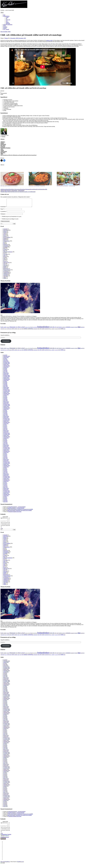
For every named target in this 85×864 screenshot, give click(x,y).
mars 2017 (5, 429)
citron (19, 327)
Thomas (6, 38)
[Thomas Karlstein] (20, 312)
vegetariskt (5, 274)
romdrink (15, 328)
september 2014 (6, 465)
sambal (2, 150)
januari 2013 (5, 489)
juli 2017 (5, 424)
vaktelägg (53, 328)
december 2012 (6, 490)
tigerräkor (3, 152)
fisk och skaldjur (4, 31)
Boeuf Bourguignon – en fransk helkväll (16, 506)
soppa (4, 263)
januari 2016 (5, 446)
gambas (2, 143)
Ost (4, 253)
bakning (5, 231)
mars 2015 (5, 458)
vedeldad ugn (6, 273)
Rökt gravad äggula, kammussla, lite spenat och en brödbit (20, 509)
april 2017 (5, 428)
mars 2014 (5, 472)
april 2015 (5, 457)
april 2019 (5, 399)
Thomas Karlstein (7, 269)
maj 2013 (5, 484)
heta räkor (3, 145)
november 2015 (6, 448)
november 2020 (6, 376)
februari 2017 (6, 430)
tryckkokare (5, 271)
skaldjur (25, 328)
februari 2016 (6, 445)
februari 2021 (6, 373)
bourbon (5, 232)
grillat (57, 327)
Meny (2, 12)
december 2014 (6, 461)
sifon (22, 328)
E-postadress (4, 211)
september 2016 (6, 436)
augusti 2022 (6, 357)
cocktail (23, 327)
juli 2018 (5, 410)
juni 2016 (5, 440)
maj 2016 (5, 441)
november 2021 (6, 363)
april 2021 (5, 370)
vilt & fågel (5, 275)
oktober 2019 (6, 392)
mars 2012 (5, 501)
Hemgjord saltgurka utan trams (14, 511)
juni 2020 (5, 382)
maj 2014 (5, 470)
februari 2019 (6, 401)
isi (65, 327)
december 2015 (6, 447)
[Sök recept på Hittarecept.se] (5, 837)
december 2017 (6, 418)
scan (20, 328)
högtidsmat (5, 244)
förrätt (4, 25)
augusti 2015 (6, 452)
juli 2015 (5, 453)
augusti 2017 (6, 423)
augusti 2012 (6, 495)
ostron (6, 328)
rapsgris (10, 328)
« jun (2, 528)
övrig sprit (8, 19)
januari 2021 (5, 374)
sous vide (5, 265)
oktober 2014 (6, 464)
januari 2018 (5, 417)
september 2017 (6, 422)
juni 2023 (5, 355)
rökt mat (5, 256)
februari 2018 (6, 416)
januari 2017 (5, 431)
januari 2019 (5, 403)
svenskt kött (46, 328)
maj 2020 (5, 383)
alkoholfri (8, 23)
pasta (4, 255)
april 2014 (5, 471)
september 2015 (6, 451)
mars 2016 (5, 443)
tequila (7, 22)
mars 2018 (5, 415)
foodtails (5, 238)
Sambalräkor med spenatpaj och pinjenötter (37, 185)
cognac (4, 233)
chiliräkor (3, 141)
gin (6, 18)
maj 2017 (5, 427)
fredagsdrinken (6, 16)
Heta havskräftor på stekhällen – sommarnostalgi (66, 185)
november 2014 (6, 463)
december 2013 (6, 476)
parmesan (3, 146)
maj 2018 (5, 412)
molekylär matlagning (7, 24)
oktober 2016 (6, 435)
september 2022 (6, 356)
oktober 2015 (6, 449)
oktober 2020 (6, 377)
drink (29, 348)
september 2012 (6, 494)
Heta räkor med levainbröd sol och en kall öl (9, 185)
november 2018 (6, 405)
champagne (12, 327)
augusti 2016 (6, 437)
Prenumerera (5, 341)
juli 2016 (5, 439)
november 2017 (6, 419)
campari (8, 327)
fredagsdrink (35, 348)
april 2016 (5, 442)
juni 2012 (5, 498)
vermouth (56, 328)
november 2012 (6, 492)
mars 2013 (5, 487)
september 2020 (6, 379)
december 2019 (6, 389)
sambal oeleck (4, 151)
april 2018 (5, 413)
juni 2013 (5, 483)
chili (16, 327)
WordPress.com (20, 861)
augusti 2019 (6, 394)
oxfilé (8, 328)
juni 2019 (5, 397)
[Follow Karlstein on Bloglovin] (5, 836)
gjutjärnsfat (3, 144)
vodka (7, 17)
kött (4, 248)
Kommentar (3, 206)
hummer (60, 327)
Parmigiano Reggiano (5, 147)
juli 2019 (5, 395)
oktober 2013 (6, 478)
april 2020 (5, 385)
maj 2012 (5, 499)
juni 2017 (5, 425)
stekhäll (4, 266)
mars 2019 (5, 400)
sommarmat (35, 328)
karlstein (68, 327)
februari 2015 (6, 459)
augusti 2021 (6, 367)
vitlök (2, 153)
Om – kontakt (6, 29)
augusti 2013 (6, 481)
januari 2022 (5, 361)
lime (79, 327)
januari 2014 (5, 475)
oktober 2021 (6, 364)
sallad (4, 259)
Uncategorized (6, 272)
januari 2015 (5, 460)
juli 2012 (5, 496)
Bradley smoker (3, 327)
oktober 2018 (6, 406)
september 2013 (6, 480)
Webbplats (3, 213)
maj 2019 (5, 398)
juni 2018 (5, 411)
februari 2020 (6, 387)
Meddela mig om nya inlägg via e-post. (10, 218)
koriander (72, 327)
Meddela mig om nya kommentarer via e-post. (11, 216)
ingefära (63, 327)
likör (4, 250)
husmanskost (6, 245)
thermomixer (5, 268)
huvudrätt (5, 26)
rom (7, 20)
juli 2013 (5, 482)
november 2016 (6, 434)
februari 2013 (6, 488)
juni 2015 (5, 454)
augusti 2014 (6, 466)
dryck (4, 235)
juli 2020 (5, 381)
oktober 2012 (6, 493)
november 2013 (6, 477)
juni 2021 (5, 368)
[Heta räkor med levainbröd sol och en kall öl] (14, 178)
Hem (4, 14)
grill (4, 243)
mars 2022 (5, 359)
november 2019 (6, 391)
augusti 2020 (6, 380)
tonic (50, 328)
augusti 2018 (6, 409)
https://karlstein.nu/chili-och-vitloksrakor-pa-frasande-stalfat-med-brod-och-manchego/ (19, 155)
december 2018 (6, 404)
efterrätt (4, 28)
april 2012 (5, 500)
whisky (4, 278)
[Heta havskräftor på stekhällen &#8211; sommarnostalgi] (70, 178)
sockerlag (30, 328)
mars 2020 (5, 386)
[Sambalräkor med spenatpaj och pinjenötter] (42, 178)
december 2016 (6, 433)
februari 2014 (6, 474)
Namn (2, 209)
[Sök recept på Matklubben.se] (6, 834)
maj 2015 (5, 455)
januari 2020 (5, 388)
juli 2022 (5, 358)
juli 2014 (5, 468)
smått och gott (6, 262)
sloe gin (4, 261)
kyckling (5, 249)
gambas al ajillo (49, 40)
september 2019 (6, 393)
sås (3, 260)
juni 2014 (5, 469)
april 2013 (5, 486)
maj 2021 (5, 369)
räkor (2, 149)
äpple (64, 328)
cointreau (26, 348)
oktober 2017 (6, 421)
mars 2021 (5, 371)
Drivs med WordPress (5, 861)
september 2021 (6, 365)
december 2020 (6, 375)
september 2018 (6, 407)
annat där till (5, 230)
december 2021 (6, 362)
